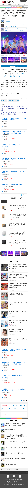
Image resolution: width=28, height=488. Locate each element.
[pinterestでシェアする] (19, 16)
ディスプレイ (17, 200)
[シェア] (12, 16)
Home (8, 477)
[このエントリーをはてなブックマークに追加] (23, 16)
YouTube (20, 477)
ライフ (25, 4)
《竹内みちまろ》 (23, 98)
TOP (14, 473)
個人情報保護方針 (20, 479)
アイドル (5, 100)
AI (2, 409)
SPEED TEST (13, 4)
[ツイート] (8, 16)
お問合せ (6, 479)
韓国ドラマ (16, 409)
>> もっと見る (23, 248)
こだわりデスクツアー (21, 405)
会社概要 (14, 479)
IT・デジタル (8, 4)
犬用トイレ (24, 200)
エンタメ (19, 4)
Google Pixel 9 (8, 409)
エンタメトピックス (14, 100)
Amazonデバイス (4, 201)
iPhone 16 (11, 405)
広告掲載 (10, 479)
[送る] (15, 16)
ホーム (3, 4)
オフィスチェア (10, 200)
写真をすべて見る (15, 66)
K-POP (23, 409)
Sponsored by (18, 195)
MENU (22, 1)
